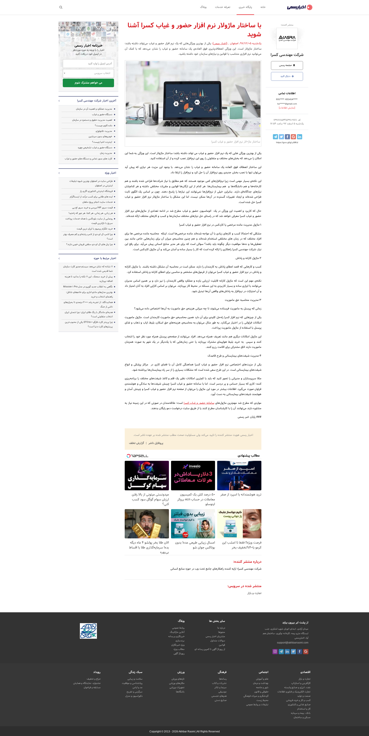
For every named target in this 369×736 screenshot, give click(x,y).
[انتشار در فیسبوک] (287, 136)
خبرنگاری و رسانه (176, 636)
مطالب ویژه (179, 649)
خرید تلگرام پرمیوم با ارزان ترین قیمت (95, 229)
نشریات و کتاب (219, 683)
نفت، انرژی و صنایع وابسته (297, 687)
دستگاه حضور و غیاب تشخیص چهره (95, 148)
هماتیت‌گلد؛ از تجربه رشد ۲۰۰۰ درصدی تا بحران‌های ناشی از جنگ (88, 304)
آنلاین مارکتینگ (177, 632)
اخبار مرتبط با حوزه (105, 258)
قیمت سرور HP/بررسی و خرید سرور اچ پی (92, 208)
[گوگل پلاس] (305, 651)
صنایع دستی (221, 700)
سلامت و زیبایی (134, 679)
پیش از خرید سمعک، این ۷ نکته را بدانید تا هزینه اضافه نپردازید (89, 279)
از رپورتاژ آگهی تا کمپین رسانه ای (210, 649)
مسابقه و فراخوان (92, 687)
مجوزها (221, 632)
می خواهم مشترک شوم (88, 83)
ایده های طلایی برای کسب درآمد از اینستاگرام (91, 197)
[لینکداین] (287, 651)
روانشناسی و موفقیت (132, 683)
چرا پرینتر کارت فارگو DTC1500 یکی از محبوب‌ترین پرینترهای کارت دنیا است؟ (89, 324)
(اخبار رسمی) (220, 43)
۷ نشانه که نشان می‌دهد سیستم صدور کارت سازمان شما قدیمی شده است (88, 269)
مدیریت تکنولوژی (104, 131)
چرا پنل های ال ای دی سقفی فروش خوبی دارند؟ (89, 244)
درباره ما (221, 628)
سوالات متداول (217, 641)
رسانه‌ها (223, 679)
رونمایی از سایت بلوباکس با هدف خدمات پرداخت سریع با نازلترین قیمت (89, 221)
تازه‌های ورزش (177, 679)
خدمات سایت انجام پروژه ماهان (97, 202)
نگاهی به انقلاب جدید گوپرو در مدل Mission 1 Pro (88, 287)
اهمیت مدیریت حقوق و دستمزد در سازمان (92, 120)
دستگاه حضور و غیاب (102, 114)
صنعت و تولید (303, 696)
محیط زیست (262, 700)
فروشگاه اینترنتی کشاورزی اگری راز (96, 191)
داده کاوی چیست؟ (103, 126)
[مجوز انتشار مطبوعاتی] (88, 631)
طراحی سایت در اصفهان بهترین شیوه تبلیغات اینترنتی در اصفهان (91, 183)
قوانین (222, 645)
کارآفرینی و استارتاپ (300, 683)
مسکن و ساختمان (302, 717)
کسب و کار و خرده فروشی (298, 700)
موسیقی (222, 692)
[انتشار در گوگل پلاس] (293, 136)
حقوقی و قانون (261, 692)
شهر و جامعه (262, 687)
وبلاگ (203, 7)
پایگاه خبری (245, 7)
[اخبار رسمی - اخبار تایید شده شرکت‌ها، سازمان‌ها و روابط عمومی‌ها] (300, 7)
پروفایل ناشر (155, 443)
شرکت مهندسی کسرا (287, 55)
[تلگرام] (281, 651)
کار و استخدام (303, 709)
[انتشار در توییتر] (281, 136)
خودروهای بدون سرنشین (100, 136)
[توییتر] (293, 651)
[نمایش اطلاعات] (287, 108)
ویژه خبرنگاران (177, 645)
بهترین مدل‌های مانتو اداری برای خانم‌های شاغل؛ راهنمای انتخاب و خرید (89, 294)
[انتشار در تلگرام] (275, 136)
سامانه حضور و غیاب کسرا (199, 403)
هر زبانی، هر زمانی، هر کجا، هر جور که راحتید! (91, 213)
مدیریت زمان (106, 153)
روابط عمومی (178, 628)
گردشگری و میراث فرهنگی (255, 696)
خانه (263, 7)
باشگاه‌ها (180, 692)
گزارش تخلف (137, 443)
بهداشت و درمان (260, 683)
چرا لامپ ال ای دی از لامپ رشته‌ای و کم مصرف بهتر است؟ (88, 236)
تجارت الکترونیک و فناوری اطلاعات (293, 692)
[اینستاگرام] (275, 651)
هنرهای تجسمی (219, 696)
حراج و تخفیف (94, 679)
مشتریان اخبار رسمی (215, 636)
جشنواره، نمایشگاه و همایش (87, 683)
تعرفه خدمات (222, 7)
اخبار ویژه (110, 173)
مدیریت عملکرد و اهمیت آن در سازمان (94, 109)
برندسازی (180, 641)
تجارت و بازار (254, 593)
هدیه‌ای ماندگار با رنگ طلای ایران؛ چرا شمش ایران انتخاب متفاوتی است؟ (89, 314)
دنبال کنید (285, 76)
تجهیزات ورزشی (177, 687)
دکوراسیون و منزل (133, 696)
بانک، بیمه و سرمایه (300, 713)
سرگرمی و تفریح (134, 692)
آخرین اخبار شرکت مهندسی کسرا (96, 100)
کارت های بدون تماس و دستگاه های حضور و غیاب (88, 159)
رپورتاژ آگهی (179, 653)
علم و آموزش (262, 679)
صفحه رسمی (285, 65)
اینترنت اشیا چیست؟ (102, 142)
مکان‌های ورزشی (176, 683)
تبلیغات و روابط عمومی (257, 705)
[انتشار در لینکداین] (299, 136)
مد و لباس (137, 687)
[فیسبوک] (299, 651)
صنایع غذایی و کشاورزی (299, 705)
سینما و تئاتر (220, 687)
